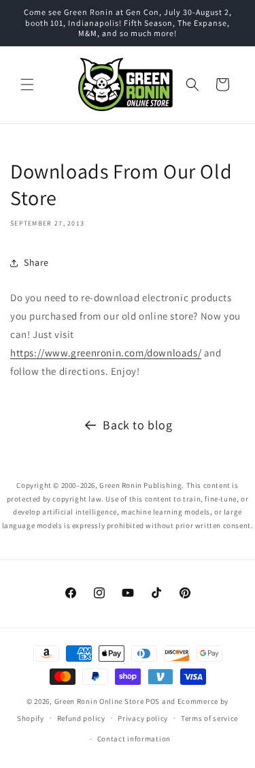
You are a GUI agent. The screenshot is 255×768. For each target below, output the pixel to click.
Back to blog (137, 425)
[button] (27, 84)
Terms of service (209, 718)
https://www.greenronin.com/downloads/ (105, 352)
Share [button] (36, 262)
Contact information (134, 738)
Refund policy (81, 718)
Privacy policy (143, 718)
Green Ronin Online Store (99, 701)
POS (153, 701)
